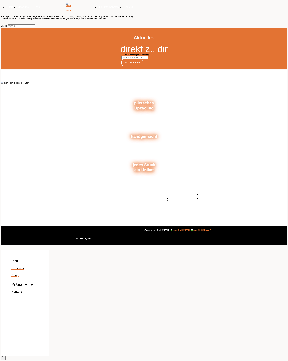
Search (4, 26)
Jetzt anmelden (132, 62)
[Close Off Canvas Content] (3, 358)
